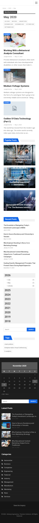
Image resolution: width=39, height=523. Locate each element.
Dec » (7, 394)
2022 (8, 303)
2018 (8, 321)
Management (8, 482)
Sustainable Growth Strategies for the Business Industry (19, 206)
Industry (7, 478)
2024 (8, 294)
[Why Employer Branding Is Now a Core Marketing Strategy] (6, 434)
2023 (8, 299)
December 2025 (8, 24)
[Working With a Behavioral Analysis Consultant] (14, 40)
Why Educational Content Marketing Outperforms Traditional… (21, 443)
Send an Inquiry (19, 505)
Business (7, 34)
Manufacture (8, 486)
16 (4, 384)
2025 (8, 290)
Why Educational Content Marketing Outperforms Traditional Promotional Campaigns (17, 254)
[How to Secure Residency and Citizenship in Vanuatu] (6, 425)
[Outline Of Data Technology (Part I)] (14, 108)
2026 (8, 275)
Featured (7, 475)
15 (35, 381)
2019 (8, 316)
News (6, 493)
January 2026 (23, 21)
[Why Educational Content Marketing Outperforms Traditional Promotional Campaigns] (6, 443)
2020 (8, 312)
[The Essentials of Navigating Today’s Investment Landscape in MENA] (6, 416)
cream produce (8, 344)
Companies (8, 467)
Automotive (8, 460)
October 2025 (30, 24)
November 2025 (19, 24)
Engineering (8, 471)
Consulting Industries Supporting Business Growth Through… (19, 159)
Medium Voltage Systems (16, 86)
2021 (8, 307)
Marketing (7, 489)
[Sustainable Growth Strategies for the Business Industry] (19, 200)
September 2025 (9, 27)
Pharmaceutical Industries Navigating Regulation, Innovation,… (19, 182)
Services (7, 496)
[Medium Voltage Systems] (14, 76)
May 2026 (14, 21)
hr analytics (7, 351)
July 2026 (7, 21)
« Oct (3, 394)
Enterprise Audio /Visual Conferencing (15, 347)
